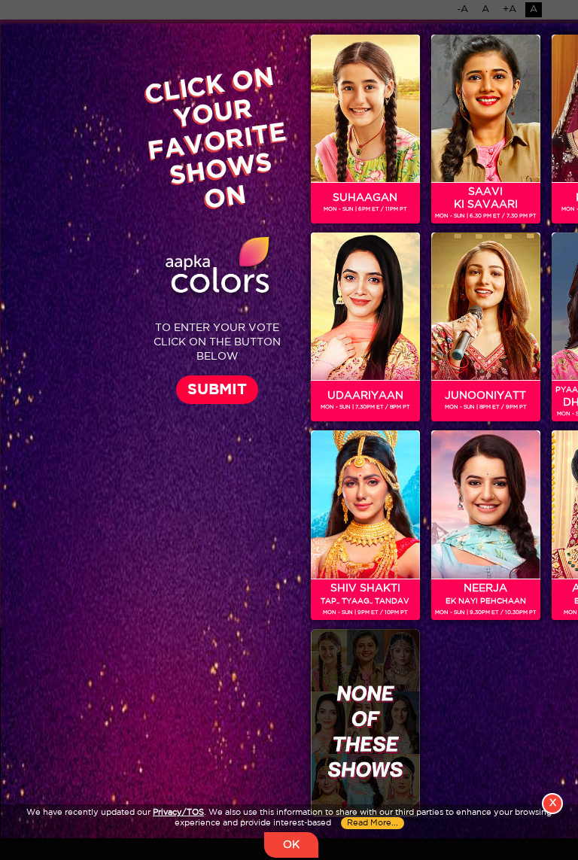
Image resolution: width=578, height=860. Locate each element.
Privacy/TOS (178, 812)
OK (291, 844)
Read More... (372, 823)
